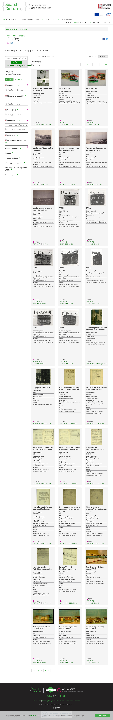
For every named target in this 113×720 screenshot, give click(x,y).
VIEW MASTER (64, 88)
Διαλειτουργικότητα (66, 19)
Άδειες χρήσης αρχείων (14, 163)
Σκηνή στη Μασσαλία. (42, 387)
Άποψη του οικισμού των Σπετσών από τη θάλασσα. (69, 150)
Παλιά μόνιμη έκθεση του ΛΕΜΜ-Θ (95, 568)
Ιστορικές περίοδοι (16, 140)
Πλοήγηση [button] (49, 19)
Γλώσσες (8, 153)
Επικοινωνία (96, 22)
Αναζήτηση (16, 62)
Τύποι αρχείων (10, 175)
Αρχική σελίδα (11, 19)
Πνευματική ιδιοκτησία (73, 701)
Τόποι (11, 110)
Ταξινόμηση (36, 61)
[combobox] (16, 124)
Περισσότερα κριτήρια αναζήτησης (20, 66)
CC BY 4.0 (45, 184)
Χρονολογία (12, 135)
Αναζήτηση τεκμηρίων (30, 19)
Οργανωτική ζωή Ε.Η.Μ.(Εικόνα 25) (42, 89)
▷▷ (106, 64)
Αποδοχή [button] (102, 715)
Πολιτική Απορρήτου (48, 701)
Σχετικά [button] (67, 22)
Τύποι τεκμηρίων (15, 96)
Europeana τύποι (11, 158)
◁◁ (83, 64)
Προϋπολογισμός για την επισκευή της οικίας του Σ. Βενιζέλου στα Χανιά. (69, 509)
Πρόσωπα (12, 120)
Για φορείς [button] (81, 22)
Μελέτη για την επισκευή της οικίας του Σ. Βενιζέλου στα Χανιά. (96, 509)
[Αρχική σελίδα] (26, 6)
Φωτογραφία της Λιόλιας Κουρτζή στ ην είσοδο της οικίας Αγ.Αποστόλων (96, 329)
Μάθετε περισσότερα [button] (76, 715)
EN (109, 22)
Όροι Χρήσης (60, 701)
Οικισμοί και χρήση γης (16, 36)
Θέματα (24, 29)
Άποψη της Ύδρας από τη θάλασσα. (43, 149)
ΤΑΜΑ (61, 208)
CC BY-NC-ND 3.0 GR (93, 603)
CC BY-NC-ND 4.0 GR (66, 124)
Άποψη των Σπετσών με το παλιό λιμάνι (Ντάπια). (96, 150)
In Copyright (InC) (101, 364)
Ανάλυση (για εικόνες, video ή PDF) (16, 169)
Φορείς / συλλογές (12, 148)
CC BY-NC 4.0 (46, 124)
